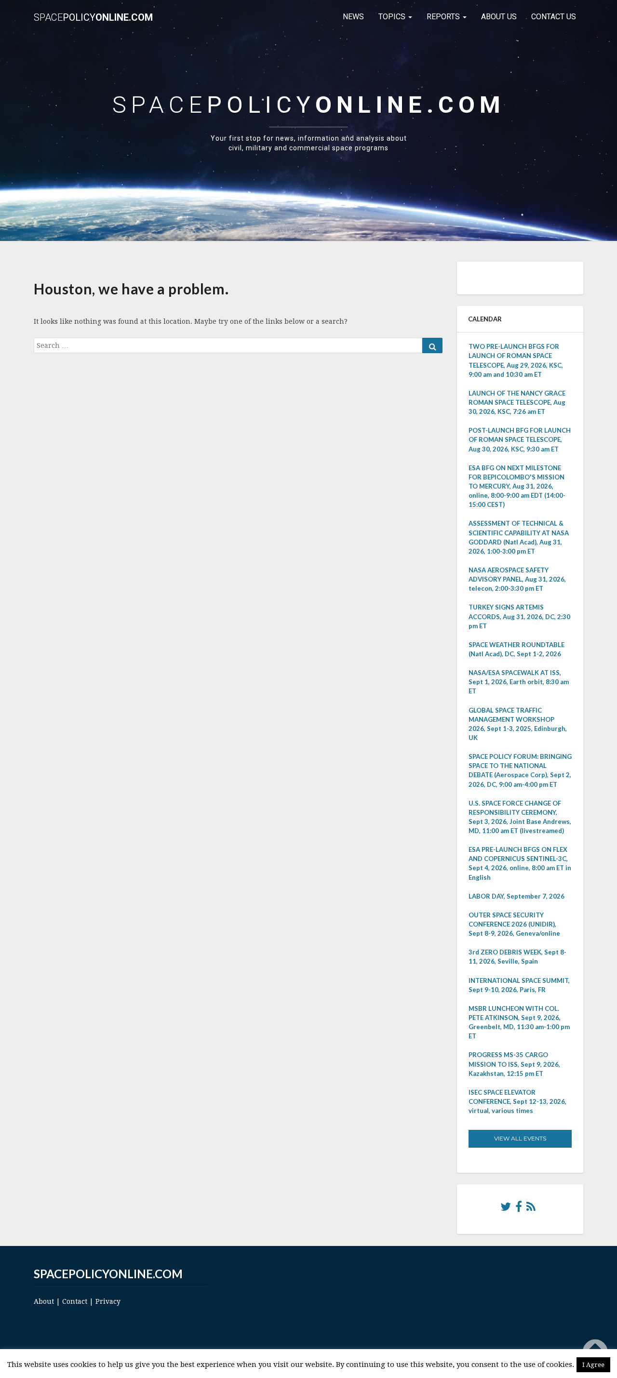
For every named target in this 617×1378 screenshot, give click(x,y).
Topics (392, 16)
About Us (499, 16)
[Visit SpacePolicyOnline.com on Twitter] (505, 1209)
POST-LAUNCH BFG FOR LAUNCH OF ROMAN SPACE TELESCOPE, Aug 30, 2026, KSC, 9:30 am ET (520, 439)
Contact (74, 1301)
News (353, 16)
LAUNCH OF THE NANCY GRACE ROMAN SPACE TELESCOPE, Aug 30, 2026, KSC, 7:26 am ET (517, 402)
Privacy (108, 1301)
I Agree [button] (593, 1364)
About (44, 1301)
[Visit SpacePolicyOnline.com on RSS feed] (531, 1209)
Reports (444, 16)
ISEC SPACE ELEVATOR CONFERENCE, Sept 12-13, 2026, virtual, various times (517, 1101)
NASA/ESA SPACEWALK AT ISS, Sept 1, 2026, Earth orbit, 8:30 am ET (519, 682)
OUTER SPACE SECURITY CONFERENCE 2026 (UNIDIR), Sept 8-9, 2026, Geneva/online (514, 924)
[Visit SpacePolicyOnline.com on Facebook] (518, 1209)
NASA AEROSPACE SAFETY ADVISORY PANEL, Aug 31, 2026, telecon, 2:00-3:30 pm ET (517, 579)
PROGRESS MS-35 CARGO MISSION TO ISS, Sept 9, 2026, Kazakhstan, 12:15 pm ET (514, 1064)
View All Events (520, 1138)
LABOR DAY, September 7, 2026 (516, 896)
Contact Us (553, 16)
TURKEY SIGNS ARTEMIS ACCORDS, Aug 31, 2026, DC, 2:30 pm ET (519, 616)
